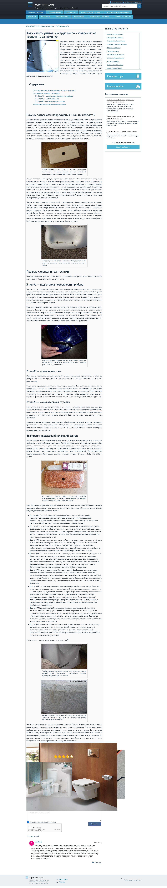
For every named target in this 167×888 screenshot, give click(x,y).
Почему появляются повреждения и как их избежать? (54, 90)
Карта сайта (63, 879)
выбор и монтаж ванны (115, 65)
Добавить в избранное (132, 2)
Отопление (45, 16)
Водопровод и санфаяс (46, 26)
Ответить (98, 863)
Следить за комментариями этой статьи (42, 822)
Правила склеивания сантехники (46, 93)
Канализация (79, 16)
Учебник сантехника (123, 16)
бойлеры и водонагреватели (117, 44)
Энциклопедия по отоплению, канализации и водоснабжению (56, 6)
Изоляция (32, 16)
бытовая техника (113, 51)
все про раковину (113, 61)
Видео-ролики (115, 86)
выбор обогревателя (114, 68)
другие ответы (126, 143)
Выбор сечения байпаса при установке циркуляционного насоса (120, 101)
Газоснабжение (55, 12)
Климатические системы (90, 12)
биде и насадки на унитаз (116, 41)
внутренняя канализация (115, 58)
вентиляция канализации (115, 54)
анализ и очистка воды (115, 34)
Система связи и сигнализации (117, 12)
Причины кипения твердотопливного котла (122, 131)
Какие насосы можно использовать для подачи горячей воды (120, 118)
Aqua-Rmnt (31, 26)
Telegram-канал (116, 2)
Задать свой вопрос (123, 147)
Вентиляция (71, 12)
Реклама (62, 882)
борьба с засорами (113, 48)
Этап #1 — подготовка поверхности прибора (54, 96)
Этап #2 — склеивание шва (47, 99)
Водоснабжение (62, 16)
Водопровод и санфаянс (99, 16)
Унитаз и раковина (63, 26)
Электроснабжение (35, 12)
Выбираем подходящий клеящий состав (49, 104)
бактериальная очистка (115, 37)
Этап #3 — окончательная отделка (50, 101)
